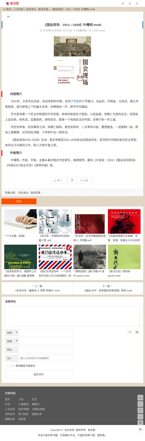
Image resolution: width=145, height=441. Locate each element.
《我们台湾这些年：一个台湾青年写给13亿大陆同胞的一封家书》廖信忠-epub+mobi (55, 275)
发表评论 (81, 30)
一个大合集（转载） (15, 235)
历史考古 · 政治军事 (37, 9)
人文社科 (19, 9)
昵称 (12, 333)
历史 (76, 101)
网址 (9, 349)
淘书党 (14, 3)
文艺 (34, 399)
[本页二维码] (140, 429)
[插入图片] (137, 332)
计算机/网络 (38, 409)
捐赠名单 (10, 419)
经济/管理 (23, 409)
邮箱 (12, 341)
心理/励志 (23, 404)
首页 (8, 9)
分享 (85, 180)
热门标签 (23, 414)
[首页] (140, 397)
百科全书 (10, 414)
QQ (9, 358)
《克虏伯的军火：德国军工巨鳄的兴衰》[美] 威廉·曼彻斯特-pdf (20, 275)
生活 (7, 404)
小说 (20, 399)
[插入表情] (130, 332)
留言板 (22, 419)
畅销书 (35, 404)
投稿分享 (37, 414)
